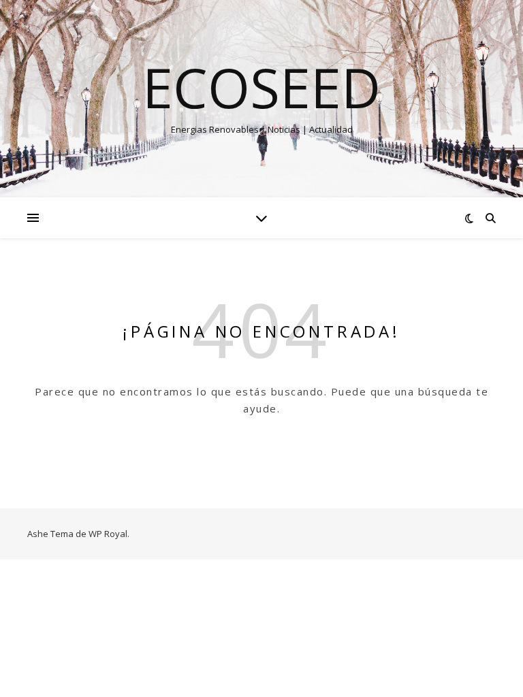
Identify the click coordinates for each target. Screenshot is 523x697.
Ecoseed (261, 87)
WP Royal (108, 534)
